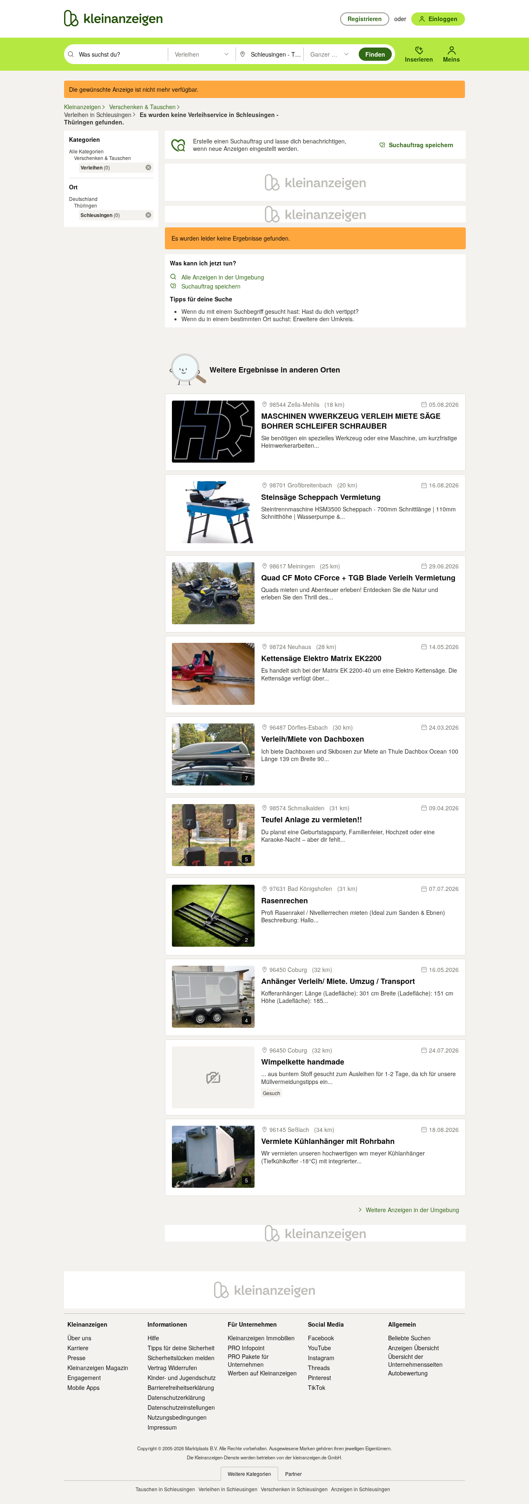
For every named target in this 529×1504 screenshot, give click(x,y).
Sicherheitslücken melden (181, 1358)
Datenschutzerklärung (176, 1397)
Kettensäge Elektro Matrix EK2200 (321, 658)
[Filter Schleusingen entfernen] (148, 215)
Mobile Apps (83, 1387)
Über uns (79, 1338)
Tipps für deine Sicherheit (181, 1348)
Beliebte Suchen (409, 1338)
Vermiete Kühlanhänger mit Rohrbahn (328, 1141)
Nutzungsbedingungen (177, 1417)
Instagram (321, 1358)
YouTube (319, 1348)
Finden (375, 54)
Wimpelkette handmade (302, 1062)
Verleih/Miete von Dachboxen (312, 739)
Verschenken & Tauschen (102, 157)
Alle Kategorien (86, 151)
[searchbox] (122, 54)
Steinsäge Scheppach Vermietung (321, 497)
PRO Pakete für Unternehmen (248, 1360)
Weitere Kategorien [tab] (249, 1473)
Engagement (84, 1377)
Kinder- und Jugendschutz (182, 1377)
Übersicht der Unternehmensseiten (415, 1360)
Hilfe (153, 1338)
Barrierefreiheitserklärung (181, 1387)
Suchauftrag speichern (211, 286)
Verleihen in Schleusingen (227, 1488)
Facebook (321, 1338)
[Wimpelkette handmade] (213, 1077)
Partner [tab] (293, 1473)
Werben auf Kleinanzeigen (262, 1373)
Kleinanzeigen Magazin (97, 1367)
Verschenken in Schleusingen (294, 1488)
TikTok (316, 1387)
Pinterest (319, 1377)
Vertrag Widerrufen (172, 1367)
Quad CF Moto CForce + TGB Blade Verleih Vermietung (358, 578)
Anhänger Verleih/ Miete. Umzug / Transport (338, 981)
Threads (319, 1367)
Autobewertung (408, 1373)
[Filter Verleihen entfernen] (148, 167)
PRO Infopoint (246, 1348)
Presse (76, 1358)
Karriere (77, 1348)
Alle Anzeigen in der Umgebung (222, 277)
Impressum (162, 1427)
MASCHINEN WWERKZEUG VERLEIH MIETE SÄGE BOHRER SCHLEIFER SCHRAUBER (351, 421)
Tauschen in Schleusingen (165, 1488)
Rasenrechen (284, 900)
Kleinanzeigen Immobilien (261, 1338)
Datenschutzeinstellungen (181, 1407)
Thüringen (85, 205)
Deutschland (83, 198)
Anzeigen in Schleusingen (360, 1488)
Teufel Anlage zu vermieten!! (311, 819)
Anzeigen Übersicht (413, 1348)
